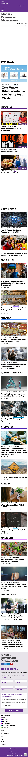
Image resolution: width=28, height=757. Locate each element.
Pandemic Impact (17, 613)
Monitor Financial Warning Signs (14, 477)
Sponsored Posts (17, 227)
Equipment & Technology (18, 392)
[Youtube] (26, 6)
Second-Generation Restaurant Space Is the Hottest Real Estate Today (14, 586)
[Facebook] (19, 6)
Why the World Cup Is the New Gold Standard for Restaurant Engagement (13, 283)
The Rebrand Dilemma (9, 152)
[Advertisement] (14, 43)
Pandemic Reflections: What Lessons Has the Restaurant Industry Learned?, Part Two (12, 645)
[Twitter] (21, 6)
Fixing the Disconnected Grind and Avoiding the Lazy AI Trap (13, 395)
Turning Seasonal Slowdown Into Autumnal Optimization (13, 340)
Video (15, 126)
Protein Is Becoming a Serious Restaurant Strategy (13, 560)
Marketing (16, 84)
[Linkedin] (24, 6)
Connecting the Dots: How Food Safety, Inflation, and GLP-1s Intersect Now (13, 310)
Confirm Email (19, 689)
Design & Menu (16, 557)
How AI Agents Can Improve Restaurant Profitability (11, 231)
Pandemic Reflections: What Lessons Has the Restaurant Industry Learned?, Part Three (13, 618)
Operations (15, 337)
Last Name (18, 682)
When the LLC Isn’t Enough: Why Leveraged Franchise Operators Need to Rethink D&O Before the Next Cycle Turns (14, 451)
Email (3, 689)
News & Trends (16, 279)
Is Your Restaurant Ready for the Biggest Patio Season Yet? (14, 254)
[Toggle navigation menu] (25, 754)
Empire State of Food (9, 173)
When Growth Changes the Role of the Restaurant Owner (13, 365)
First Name (4, 682)
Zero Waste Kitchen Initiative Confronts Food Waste (14, 93)
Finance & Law (16, 446)
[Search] (26, 26)
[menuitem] (2, 1)
